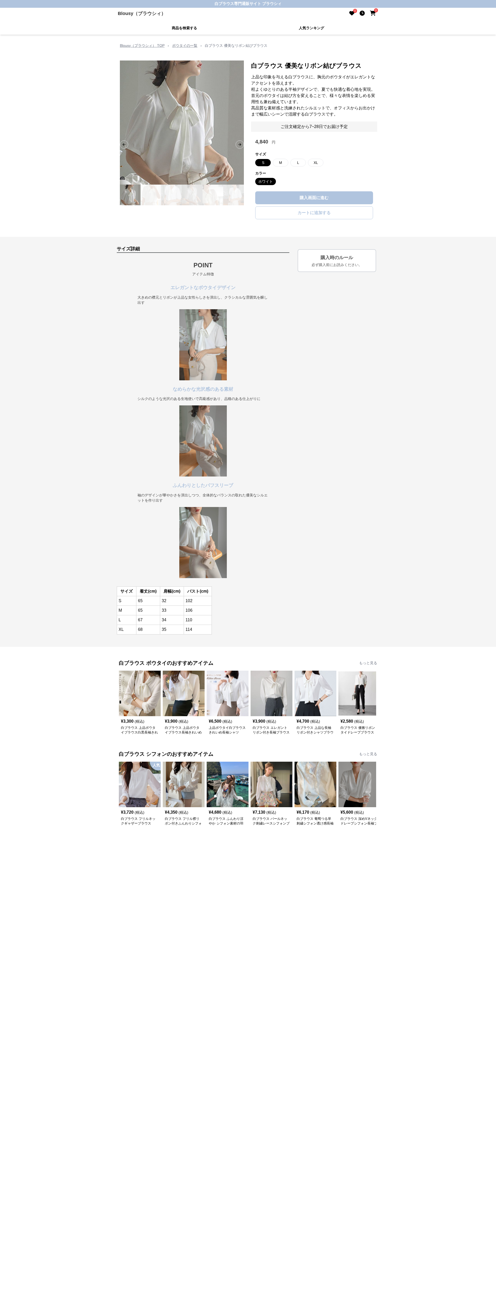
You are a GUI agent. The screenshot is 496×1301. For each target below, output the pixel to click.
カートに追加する (314, 212)
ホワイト (265, 181)
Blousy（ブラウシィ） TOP (142, 45)
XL (316, 163)
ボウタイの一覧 (184, 45)
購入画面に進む (314, 197)
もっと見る (368, 663)
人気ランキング (311, 28)
